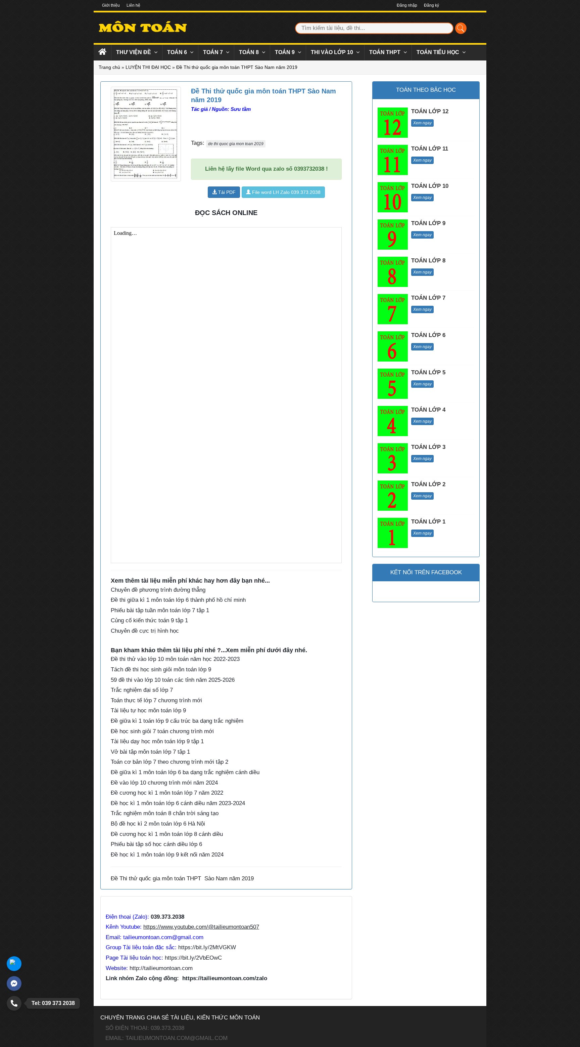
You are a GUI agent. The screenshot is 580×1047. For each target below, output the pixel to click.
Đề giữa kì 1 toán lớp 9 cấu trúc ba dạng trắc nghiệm (177, 721)
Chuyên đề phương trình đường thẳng (158, 590)
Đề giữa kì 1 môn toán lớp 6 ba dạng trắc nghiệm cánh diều (185, 772)
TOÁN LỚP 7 (428, 298)
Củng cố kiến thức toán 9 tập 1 (149, 620)
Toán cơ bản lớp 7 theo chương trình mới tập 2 (169, 762)
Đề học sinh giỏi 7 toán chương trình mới (162, 731)
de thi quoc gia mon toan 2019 (235, 143)
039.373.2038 (167, 917)
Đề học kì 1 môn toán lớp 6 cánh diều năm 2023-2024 (178, 803)
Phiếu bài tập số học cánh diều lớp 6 (156, 844)
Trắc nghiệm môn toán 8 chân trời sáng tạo (165, 813)
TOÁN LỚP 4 (428, 410)
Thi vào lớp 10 (332, 52)
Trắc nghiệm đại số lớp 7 (142, 690)
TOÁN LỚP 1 (428, 521)
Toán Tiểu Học (439, 52)
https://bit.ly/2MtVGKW (207, 947)
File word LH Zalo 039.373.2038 (286, 192)
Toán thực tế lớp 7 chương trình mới (156, 700)
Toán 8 (249, 52)
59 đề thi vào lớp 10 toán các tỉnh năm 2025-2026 (173, 680)
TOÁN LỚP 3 (428, 447)
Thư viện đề (134, 52)
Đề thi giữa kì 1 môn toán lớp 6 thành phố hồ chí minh (178, 600)
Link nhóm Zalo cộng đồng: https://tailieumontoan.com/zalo (186, 978)
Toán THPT (385, 52)
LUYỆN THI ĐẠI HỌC (148, 67)
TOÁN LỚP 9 (428, 223)
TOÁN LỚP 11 (429, 148)
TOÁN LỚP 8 (428, 260)
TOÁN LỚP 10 (429, 186)
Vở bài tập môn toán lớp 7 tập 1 (150, 752)
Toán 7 (213, 52)
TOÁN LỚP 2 (428, 484)
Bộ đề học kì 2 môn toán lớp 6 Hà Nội (158, 824)
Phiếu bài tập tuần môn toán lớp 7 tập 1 (160, 610)
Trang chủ (109, 67)
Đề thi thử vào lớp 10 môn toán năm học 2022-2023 (175, 659)
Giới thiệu (111, 5)
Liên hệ (133, 5)
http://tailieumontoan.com (161, 968)
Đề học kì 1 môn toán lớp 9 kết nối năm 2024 (167, 854)
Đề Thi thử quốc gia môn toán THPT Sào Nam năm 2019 (236, 67)
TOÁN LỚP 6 (428, 335)
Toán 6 (177, 52)
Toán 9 (285, 52)
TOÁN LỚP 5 (428, 372)
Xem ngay (422, 123)
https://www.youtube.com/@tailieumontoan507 (201, 927)
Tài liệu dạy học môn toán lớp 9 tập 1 (157, 741)
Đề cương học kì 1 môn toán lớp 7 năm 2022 (167, 793)
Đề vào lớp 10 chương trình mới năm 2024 (164, 783)
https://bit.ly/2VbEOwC (193, 958)
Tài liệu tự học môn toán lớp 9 (148, 710)
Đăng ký (431, 5)
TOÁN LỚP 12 (429, 111)
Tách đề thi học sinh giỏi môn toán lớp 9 (161, 669)
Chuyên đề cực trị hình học (145, 631)
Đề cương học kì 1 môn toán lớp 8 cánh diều (167, 834)
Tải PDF (226, 192)
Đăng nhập (407, 5)
